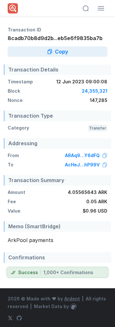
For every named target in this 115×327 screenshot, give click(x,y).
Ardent (72, 298)
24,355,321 (94, 91)
